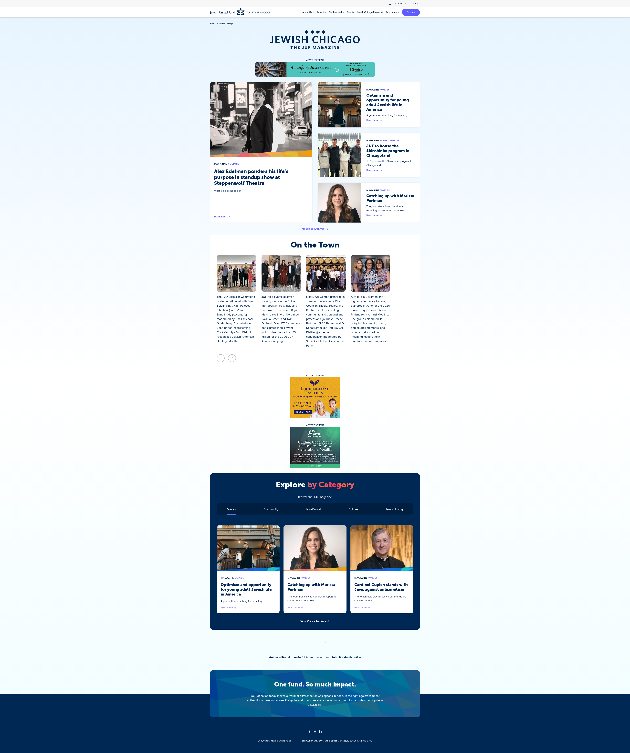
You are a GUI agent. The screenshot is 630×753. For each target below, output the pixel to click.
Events (350, 12)
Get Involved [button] (335, 12)
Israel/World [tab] (313, 509)
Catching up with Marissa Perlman (390, 198)
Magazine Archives (313, 229)
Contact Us (401, 3)
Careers (416, 3)
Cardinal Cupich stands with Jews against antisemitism (381, 587)
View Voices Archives (313, 621)
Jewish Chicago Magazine (370, 12)
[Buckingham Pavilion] (315, 397)
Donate (411, 12)
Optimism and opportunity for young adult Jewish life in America (387, 102)
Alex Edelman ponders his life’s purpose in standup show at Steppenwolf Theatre (251, 177)
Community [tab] (270, 509)
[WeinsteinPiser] (315, 69)
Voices (385, 89)
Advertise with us (317, 657)
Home (213, 23)
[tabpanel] (315, 574)
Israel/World (389, 140)
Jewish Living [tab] (394, 509)
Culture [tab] (353, 509)
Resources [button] (391, 12)
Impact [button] (320, 12)
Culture (233, 164)
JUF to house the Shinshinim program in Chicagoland (387, 151)
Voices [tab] (231, 509)
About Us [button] (307, 12)
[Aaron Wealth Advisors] (315, 447)
